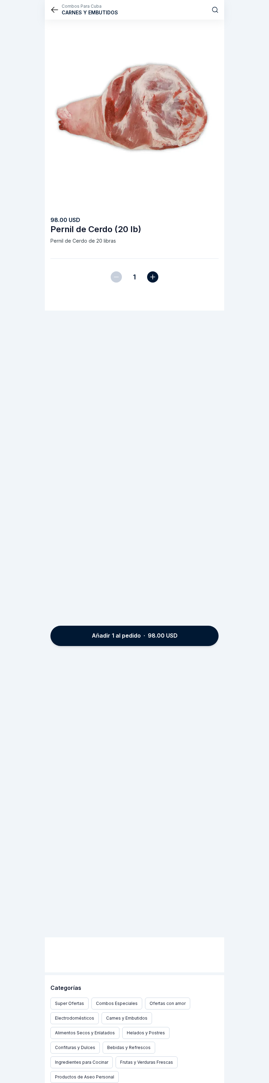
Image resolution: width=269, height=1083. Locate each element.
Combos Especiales (117, 1003)
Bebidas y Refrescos (129, 1047)
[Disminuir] (116, 277)
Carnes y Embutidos (126, 1018)
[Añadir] (152, 277)
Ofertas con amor (168, 1003)
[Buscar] (215, 9)
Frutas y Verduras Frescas (146, 1062)
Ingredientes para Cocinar (81, 1062)
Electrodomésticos (74, 1018)
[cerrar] (54, 10)
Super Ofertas (69, 1003)
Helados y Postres (146, 1032)
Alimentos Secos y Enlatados (85, 1032)
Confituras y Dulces (75, 1047)
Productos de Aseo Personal (84, 1076)
